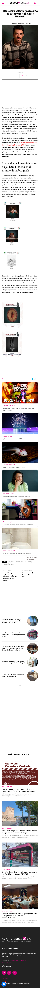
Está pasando (7, 786)
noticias (5, 564)
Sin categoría (7, 828)
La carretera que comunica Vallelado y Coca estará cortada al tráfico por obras (18, 790)
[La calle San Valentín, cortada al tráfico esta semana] (32, 675)
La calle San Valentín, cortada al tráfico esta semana (13, 675)
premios (11, 564)
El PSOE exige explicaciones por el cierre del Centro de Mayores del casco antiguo (10, 576)
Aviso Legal (5, 978)
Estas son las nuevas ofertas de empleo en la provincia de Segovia (14, 662)
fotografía (11, 561)
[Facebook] (4, 973)
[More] (31, 76)
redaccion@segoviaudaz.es (18, 960)
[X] (14, 973)
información (19, 561)
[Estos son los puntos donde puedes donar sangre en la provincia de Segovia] (32, 621)
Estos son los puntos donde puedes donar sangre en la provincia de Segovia (11, 621)
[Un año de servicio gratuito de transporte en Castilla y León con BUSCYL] (32, 634)
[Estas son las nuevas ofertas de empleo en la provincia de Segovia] (32, 662)
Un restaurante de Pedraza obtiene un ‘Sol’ (28, 575)
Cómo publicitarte (7, 962)
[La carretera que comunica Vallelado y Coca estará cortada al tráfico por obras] (20, 772)
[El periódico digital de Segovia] (20, 3)
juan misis (28, 561)
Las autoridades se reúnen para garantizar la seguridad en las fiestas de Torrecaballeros (13, 648)
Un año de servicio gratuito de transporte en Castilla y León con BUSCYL (13, 634)
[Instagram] (9, 973)
